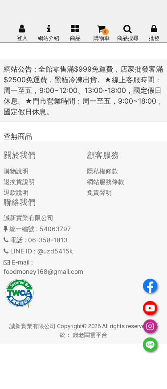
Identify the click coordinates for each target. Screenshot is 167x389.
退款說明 (16, 192)
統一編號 (21, 229)
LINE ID (21, 251)
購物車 (102, 38)
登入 (22, 38)
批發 (154, 38)
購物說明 (16, 171)
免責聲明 (99, 192)
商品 (75, 38)
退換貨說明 (19, 181)
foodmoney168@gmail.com (43, 271)
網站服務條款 (105, 181)
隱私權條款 (102, 171)
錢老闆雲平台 (90, 335)
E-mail (20, 262)
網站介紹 (48, 38)
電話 (16, 240)
